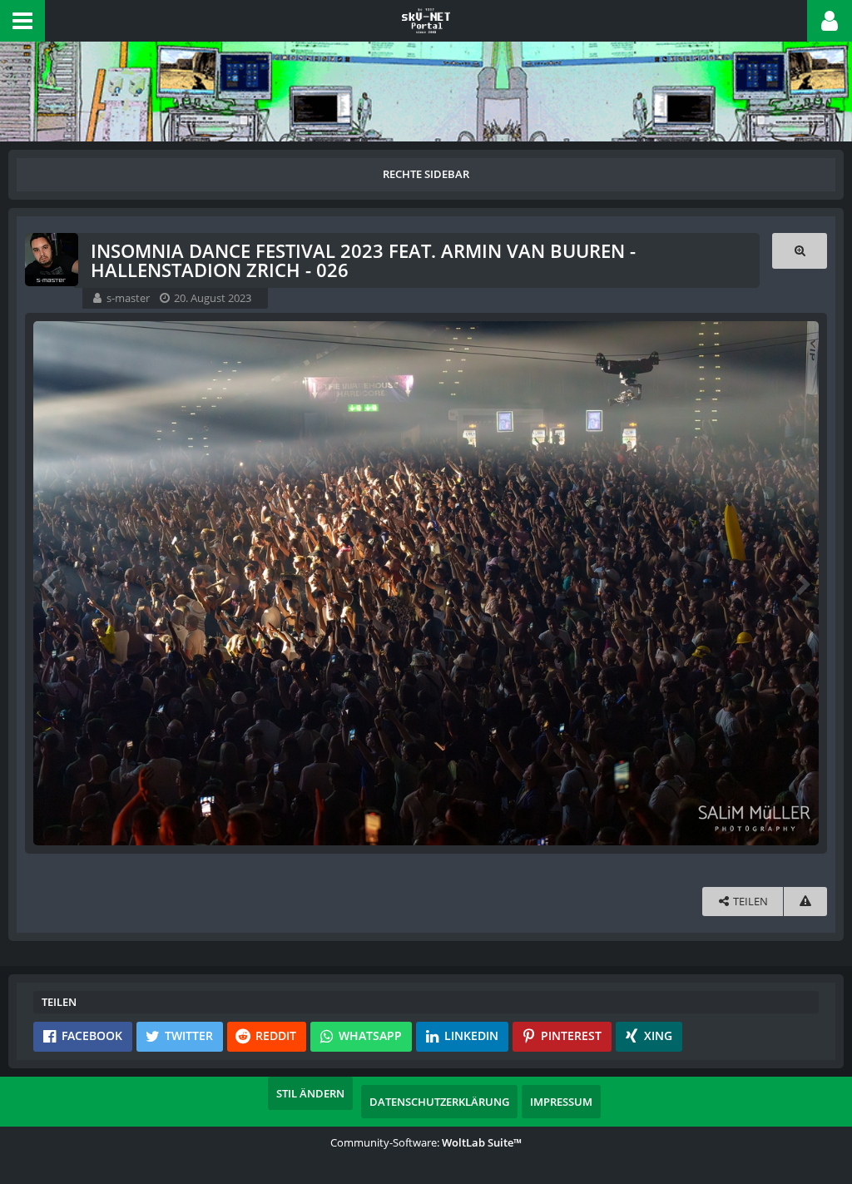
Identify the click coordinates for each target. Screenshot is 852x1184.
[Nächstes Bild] (802, 583)
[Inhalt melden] (805, 901)
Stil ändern (310, 1093)
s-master (128, 297)
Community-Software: (426, 1142)
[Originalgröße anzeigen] (799, 251)
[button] (22, 21)
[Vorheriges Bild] (50, 583)
